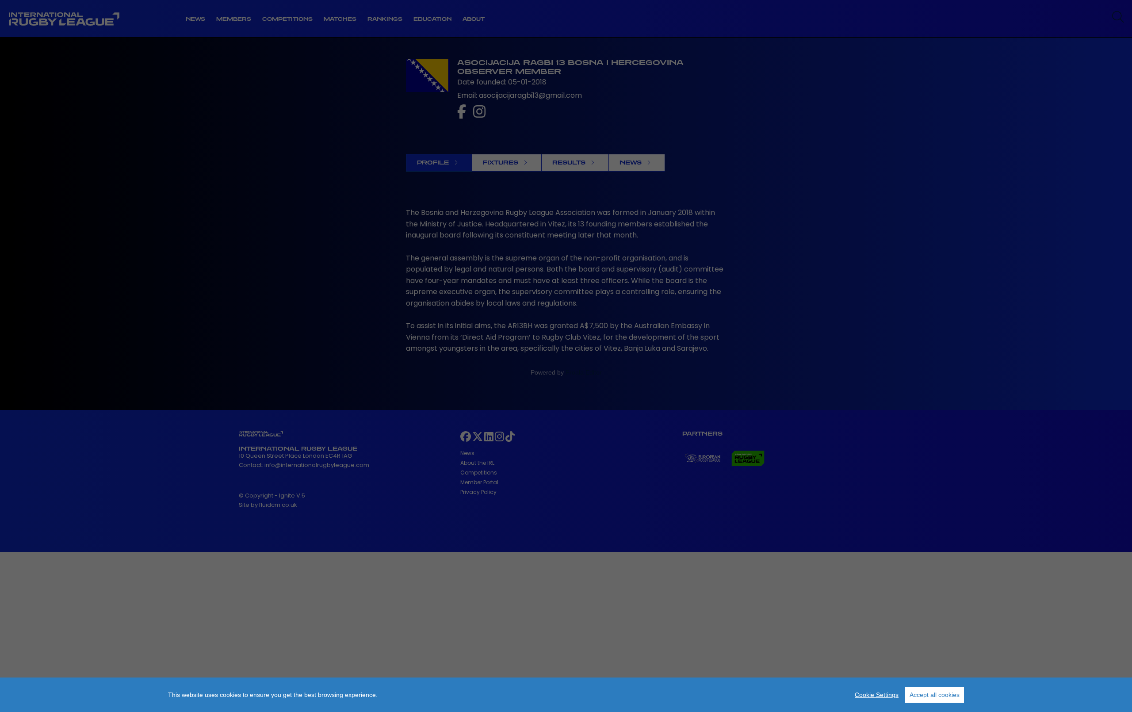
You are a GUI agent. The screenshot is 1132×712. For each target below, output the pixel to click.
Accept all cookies (935, 694)
